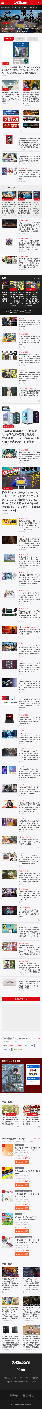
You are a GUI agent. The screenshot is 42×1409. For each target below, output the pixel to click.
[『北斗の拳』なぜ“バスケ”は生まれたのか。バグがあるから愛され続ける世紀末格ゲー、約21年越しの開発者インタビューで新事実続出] (10, 1272)
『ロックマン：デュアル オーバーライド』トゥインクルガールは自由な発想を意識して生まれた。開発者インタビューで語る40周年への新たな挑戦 (29, 737)
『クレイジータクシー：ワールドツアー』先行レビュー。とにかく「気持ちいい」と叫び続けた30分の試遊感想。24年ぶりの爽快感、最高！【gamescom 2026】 (21, 27)
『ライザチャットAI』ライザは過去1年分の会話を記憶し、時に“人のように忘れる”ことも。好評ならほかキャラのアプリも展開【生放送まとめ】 (9, 207)
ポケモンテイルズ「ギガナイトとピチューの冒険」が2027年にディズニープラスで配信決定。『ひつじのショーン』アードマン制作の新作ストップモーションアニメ (29, 932)
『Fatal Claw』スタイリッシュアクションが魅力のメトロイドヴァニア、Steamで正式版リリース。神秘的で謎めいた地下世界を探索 (29, 685)
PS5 (18, 7)
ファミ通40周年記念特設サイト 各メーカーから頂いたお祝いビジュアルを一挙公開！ (31, 1120)
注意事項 (9, 1382)
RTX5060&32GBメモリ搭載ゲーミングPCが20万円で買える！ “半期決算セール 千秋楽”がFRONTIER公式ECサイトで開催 (20, 436)
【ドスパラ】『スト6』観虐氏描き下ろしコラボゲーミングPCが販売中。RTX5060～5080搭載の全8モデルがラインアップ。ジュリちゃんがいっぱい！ (29, 245)
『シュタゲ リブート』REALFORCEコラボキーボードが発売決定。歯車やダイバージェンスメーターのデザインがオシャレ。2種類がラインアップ (29, 859)
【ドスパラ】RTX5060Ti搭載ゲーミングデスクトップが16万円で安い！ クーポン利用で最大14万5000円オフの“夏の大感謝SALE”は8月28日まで (10, 1341)
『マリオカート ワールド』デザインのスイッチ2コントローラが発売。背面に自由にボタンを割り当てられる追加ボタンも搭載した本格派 (29, 597)
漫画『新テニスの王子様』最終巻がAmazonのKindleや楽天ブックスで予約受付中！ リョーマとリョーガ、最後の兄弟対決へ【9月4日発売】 (29, 456)
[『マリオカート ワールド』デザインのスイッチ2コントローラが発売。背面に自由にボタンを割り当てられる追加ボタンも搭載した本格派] (9, 594)
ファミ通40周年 (32, 1114)
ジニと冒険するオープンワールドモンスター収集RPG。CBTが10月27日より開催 (29, 842)
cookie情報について (21, 1382)
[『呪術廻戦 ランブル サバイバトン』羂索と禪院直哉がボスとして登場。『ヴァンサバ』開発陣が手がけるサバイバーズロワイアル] (31, 85)
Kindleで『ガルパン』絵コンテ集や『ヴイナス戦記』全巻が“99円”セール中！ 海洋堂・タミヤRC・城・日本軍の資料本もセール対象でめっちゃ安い (29, 263)
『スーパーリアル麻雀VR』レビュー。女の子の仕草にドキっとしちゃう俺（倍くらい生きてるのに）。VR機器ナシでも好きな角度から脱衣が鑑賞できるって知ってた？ (31, 1341)
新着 (2, 7)
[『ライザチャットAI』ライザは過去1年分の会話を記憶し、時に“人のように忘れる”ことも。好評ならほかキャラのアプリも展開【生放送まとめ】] (9, 195)
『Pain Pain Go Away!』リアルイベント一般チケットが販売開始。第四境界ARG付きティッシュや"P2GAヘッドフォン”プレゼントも (29, 895)
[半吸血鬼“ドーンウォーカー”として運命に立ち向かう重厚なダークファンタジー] (9, 630)
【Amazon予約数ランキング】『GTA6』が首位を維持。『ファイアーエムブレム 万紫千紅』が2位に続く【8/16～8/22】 (29, 790)
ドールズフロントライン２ (29, 388)
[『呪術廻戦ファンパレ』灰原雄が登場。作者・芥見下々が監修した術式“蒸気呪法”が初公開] (9, 157)
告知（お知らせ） (24, 889)
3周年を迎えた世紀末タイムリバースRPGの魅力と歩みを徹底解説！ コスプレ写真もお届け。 (10, 1120)
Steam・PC (7, 1049)
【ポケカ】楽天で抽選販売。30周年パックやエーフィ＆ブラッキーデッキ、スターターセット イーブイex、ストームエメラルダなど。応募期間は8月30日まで (10, 1313)
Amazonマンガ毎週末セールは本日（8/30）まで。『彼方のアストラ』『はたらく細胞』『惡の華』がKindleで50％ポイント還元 (29, 174)
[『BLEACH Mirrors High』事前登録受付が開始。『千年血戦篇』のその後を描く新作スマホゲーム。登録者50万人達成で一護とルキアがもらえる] (9, 804)
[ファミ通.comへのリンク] (21, 2)
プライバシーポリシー (22, 1378)
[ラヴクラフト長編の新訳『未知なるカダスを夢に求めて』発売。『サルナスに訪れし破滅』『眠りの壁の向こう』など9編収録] (21, 53)
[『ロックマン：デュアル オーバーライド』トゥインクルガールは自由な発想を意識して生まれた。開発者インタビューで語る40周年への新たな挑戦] (9, 734)
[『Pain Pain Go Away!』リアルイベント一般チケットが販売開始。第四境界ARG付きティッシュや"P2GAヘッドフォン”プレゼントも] (9, 892)
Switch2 (7, 7)
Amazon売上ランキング (13, 1138)
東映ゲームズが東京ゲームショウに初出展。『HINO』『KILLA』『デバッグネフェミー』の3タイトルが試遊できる (10, 97)
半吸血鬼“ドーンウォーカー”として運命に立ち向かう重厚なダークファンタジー (29, 632)
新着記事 (20, 39)
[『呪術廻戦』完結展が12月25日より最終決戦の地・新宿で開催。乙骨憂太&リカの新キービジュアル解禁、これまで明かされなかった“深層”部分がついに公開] (9, 139)
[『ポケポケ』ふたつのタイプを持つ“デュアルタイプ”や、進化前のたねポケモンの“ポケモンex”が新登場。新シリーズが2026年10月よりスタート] (9, 822)
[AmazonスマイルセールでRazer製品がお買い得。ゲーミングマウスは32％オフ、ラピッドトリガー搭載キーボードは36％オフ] (9, 612)
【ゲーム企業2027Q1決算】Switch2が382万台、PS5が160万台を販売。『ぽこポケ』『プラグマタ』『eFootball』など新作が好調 (29, 703)
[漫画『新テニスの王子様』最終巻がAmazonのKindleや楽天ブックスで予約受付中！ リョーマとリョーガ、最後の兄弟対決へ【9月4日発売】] (9, 453)
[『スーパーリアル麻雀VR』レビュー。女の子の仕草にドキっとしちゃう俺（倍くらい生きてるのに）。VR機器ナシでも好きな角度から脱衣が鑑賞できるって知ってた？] (31, 1330)
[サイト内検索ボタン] (39, 2)
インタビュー (31, 289)
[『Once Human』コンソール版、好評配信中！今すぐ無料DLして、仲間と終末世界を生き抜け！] (9, 910)
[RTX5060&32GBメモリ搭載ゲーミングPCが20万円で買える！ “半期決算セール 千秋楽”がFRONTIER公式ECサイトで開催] (21, 416)
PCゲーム (25, 7)
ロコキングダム (26, 837)
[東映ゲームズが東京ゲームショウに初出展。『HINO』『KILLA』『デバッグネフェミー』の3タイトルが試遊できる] (10, 85)
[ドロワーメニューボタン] (2, 2)
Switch (14, 7)
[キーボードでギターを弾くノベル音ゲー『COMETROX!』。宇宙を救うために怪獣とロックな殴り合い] (9, 321)
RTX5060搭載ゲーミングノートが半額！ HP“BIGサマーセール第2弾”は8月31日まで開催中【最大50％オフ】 (29, 720)
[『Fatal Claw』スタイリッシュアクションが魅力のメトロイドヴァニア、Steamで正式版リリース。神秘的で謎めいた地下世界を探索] (9, 682)
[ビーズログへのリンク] (28, 1395)
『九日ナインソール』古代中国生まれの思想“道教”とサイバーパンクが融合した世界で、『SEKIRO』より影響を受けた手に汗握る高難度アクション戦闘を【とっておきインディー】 (29, 227)
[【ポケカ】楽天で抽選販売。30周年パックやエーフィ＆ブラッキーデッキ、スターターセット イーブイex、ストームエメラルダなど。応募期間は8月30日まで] (10, 1301)
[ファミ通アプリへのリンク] (14, 1395)
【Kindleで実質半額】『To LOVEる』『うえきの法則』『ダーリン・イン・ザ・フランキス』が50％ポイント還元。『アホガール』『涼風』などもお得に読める (29, 950)
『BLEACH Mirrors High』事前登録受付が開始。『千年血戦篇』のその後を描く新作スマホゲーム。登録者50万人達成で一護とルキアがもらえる (29, 807)
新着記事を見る (21, 998)
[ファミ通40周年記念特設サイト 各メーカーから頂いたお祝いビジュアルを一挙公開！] (31, 1110)
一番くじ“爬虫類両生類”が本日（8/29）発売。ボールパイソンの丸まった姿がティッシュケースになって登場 (29, 984)
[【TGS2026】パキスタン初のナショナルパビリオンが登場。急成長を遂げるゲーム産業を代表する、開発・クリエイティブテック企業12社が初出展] (9, 770)
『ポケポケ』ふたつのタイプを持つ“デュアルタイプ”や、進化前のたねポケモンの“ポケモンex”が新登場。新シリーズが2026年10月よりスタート (29, 825)
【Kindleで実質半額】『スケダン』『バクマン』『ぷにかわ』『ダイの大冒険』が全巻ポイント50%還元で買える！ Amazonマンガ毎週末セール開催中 (29, 579)
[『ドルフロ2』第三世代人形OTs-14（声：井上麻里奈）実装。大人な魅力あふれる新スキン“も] (9, 391)
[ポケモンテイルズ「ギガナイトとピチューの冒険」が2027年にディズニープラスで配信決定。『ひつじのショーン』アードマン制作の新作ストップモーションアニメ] (9, 928)
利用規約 (35, 1378)
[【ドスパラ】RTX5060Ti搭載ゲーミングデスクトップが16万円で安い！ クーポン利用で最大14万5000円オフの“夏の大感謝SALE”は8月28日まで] (10, 1330)
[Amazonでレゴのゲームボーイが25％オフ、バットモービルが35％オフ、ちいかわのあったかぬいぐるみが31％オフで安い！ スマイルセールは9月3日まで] (9, 355)
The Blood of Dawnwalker (29, 627)
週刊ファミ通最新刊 (11, 1061)
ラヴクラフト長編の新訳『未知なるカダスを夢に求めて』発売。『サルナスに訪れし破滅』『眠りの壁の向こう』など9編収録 (21, 70)
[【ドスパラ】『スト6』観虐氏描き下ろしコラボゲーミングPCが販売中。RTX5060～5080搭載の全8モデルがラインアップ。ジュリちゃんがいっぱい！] (9, 241)
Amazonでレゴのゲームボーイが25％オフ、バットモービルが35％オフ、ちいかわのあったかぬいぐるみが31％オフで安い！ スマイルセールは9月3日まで (29, 358)
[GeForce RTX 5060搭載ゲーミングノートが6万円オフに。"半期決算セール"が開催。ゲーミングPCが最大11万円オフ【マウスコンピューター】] (9, 522)
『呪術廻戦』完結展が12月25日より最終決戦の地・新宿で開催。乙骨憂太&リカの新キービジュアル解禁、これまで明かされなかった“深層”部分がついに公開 (29, 142)
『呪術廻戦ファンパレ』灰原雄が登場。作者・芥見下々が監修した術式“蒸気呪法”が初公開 (29, 158)
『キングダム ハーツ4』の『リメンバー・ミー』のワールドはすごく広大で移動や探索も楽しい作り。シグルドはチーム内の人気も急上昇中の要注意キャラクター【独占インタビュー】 (31, 1284)
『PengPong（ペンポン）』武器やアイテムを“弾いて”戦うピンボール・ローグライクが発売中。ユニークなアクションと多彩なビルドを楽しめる (29, 667)
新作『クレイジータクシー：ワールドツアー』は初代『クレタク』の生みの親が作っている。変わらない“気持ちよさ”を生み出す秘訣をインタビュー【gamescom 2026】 (33, 297)
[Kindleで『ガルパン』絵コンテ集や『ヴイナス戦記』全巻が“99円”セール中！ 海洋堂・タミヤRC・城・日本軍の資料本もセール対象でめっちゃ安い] (9, 259)
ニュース (6, 64)
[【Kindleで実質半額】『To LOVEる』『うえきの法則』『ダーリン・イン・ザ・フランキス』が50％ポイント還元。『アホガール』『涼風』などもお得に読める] (9, 946)
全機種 (5, 1045)
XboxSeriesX (17, 1049)
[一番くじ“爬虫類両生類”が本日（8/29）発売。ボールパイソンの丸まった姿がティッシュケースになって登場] (9, 982)
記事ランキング (33, 39)
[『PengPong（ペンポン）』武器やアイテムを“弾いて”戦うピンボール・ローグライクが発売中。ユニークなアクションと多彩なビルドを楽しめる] (9, 664)
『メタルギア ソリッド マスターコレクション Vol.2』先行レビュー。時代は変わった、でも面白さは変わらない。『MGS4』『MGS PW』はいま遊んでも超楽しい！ (31, 1313)
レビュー (6, 23)
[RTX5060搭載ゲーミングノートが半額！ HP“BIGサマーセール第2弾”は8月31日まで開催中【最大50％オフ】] (9, 718)
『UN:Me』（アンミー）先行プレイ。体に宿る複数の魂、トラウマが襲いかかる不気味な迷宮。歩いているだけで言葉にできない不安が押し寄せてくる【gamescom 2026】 (25, 207)
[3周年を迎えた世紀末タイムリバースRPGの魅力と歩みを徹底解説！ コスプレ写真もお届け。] (10, 1110)
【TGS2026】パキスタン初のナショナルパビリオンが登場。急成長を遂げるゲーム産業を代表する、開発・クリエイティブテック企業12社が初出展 (29, 773)
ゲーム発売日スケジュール (14, 1038)
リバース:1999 (11, 1114)
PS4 (32, 1045)
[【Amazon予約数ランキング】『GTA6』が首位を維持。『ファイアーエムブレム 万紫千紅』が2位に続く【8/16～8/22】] (9, 788)
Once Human (26, 907)
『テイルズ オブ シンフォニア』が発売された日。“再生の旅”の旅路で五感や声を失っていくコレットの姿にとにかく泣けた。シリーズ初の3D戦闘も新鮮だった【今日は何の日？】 (29, 967)
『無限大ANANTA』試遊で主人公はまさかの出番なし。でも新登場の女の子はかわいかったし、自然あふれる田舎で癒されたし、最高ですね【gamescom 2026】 (29, 877)
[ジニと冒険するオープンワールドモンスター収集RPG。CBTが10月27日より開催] (9, 840)
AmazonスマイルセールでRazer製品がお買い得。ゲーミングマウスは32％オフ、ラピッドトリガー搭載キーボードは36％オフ (29, 615)
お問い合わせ (8, 1378)
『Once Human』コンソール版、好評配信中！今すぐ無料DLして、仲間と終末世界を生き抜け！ (29, 913)
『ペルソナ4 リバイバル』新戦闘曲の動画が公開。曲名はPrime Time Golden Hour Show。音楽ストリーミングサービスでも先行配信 (17, 297)
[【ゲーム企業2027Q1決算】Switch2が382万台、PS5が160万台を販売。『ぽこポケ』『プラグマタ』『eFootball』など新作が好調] (9, 700)
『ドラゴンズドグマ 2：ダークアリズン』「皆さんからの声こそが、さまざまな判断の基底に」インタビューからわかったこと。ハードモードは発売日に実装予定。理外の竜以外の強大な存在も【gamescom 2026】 (29, 755)
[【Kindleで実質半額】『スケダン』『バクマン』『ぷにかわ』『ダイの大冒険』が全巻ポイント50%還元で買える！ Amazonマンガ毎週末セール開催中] (9, 576)
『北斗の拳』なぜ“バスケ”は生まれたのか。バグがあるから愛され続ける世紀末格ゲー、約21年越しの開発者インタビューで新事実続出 (10, 1284)
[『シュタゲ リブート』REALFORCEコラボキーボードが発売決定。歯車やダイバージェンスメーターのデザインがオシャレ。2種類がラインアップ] (9, 856)
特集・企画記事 (23, 168)
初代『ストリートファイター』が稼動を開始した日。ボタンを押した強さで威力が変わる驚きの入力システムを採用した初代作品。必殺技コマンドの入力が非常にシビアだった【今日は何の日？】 (29, 561)
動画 (4, 278)
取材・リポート (7, 199)
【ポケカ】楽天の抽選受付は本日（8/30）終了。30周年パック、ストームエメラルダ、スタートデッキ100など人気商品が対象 (29, 340)
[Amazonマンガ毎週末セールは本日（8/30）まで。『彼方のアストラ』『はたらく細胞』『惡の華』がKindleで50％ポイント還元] (9, 171)
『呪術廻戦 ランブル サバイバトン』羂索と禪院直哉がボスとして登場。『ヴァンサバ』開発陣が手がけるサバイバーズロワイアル (31, 98)
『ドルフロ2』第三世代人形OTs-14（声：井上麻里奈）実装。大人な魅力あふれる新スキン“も (29, 394)
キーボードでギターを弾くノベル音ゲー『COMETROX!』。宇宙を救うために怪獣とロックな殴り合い (29, 323)
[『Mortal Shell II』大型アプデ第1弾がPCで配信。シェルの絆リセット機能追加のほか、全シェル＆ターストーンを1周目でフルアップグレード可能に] (9, 540)
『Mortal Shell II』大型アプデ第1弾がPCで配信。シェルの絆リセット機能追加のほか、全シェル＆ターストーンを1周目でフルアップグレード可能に (29, 543)
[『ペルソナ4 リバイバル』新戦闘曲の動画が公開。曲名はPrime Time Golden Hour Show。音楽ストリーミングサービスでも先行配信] (17, 285)
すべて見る (37, 278)
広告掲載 (33, 1382)
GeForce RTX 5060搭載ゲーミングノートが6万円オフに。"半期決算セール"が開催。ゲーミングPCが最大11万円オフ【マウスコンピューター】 (29, 525)
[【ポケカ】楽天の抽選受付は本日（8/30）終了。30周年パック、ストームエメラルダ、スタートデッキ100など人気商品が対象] (9, 337)
